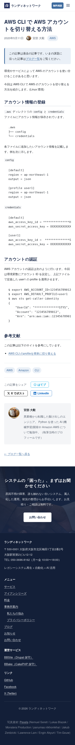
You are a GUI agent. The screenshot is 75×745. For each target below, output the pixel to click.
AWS (53, 38)
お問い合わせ (37, 517)
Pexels (24, 722)
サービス (9, 587)
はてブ (40, 385)
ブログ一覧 (33, 59)
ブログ (8, 627)
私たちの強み (15, 613)
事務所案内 (11, 606)
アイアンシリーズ (15, 593)
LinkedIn (43, 393)
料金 (7, 600)
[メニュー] (68, 5)
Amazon (23, 370)
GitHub (8, 680)
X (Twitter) (10, 693)
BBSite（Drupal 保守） (18, 657)
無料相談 (57, 5)
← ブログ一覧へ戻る (17, 454)
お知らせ (9, 633)
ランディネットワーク (26, 5)
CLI (37, 370)
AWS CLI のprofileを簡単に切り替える (32, 353)
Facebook (10, 687)
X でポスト (18, 393)
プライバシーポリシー (21, 620)
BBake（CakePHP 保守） (20, 664)
